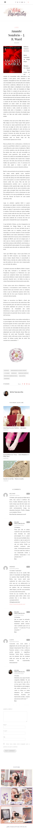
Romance (14, 373)
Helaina (12, 493)
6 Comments (6, 384)
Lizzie (12, 639)
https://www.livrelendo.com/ (17, 604)
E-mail (5, 731)
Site (4, 737)
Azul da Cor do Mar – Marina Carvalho (13, 479)
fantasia (6, 370)
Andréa (12, 566)
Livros (17, 27)
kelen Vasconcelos (16, 392)
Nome (5, 724)
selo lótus (22, 375)
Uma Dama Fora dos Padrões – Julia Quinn (14, 428)
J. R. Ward (6, 373)
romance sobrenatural (10, 375)
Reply (28, 493)
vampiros (6, 378)
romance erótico (23, 373)
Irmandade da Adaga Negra (18, 370)
